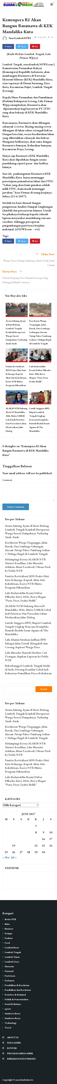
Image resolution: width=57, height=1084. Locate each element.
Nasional (9, 971)
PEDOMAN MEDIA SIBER (20, 1053)
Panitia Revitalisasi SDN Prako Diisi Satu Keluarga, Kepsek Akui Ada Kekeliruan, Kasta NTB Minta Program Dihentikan (27, 581)
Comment (7, 480)
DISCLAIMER (14, 1042)
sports (8, 1008)
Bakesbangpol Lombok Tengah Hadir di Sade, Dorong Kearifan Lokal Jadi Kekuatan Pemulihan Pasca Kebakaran (28, 669)
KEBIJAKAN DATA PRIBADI (21, 1058)
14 (28, 839)
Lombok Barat (12, 947)
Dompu (8, 933)
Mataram (9, 966)
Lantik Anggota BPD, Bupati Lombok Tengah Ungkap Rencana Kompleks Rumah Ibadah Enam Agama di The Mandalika (39, 419)
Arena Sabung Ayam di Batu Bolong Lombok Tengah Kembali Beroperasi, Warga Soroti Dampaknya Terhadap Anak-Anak (16, 332)
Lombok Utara (12, 961)
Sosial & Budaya (13, 1004)
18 (6, 845)
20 (21, 845)
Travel (8, 1027)
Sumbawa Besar (12, 1018)
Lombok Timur (12, 957)
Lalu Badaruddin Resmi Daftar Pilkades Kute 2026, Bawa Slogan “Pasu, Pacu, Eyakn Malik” (40, 374)
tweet (23, 46)
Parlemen (9, 980)
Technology (10, 1022)
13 (21, 839)
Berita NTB (10, 919)
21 (28, 845)
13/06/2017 (41, 37)
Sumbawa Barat (12, 1013)
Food (7, 942)
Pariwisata (10, 975)
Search (43, 689)
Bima (7, 924)
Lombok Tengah (13, 952)
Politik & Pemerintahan (16, 999)
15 (36, 839)
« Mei (6, 857)
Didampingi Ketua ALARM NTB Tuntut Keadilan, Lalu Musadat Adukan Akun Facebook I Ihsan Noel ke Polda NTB (27, 565)
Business (9, 928)
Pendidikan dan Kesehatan (18, 990)
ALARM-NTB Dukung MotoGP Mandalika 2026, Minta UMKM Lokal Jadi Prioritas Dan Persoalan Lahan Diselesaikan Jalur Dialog (16, 419)
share (9, 46)
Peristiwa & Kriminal (15, 994)
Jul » (14, 857)
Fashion (9, 938)
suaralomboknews (24, 1079)
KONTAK (12, 1048)
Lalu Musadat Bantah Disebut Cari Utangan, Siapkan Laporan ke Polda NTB (26, 656)
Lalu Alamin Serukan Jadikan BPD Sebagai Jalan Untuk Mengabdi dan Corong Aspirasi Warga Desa (26, 643)
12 (13, 839)
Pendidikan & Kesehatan (17, 985)
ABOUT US (13, 1037)
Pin (36, 46)
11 (6, 839)
